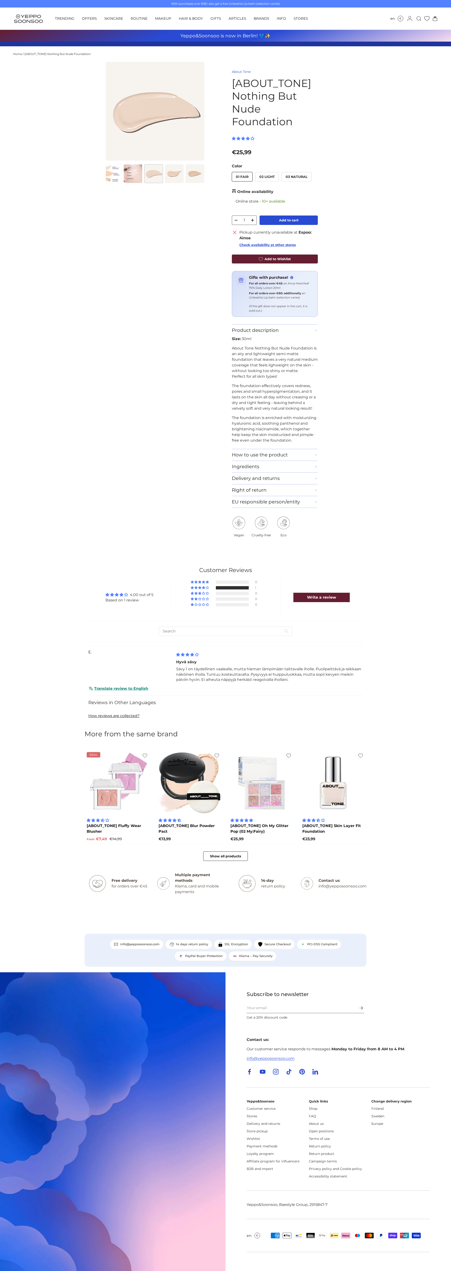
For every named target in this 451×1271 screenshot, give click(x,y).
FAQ (312, 1116)
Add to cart (289, 220)
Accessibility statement (328, 1176)
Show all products (225, 856)
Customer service (261, 1108)
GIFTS (215, 18)
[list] (155, 111)
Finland (377, 1108)
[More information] (292, 277)
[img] (187, 654)
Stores (252, 1116)
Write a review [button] (321, 597)
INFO (281, 18)
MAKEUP (163, 18)
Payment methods (262, 1146)
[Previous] (113, 111)
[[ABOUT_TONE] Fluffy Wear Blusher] (118, 783)
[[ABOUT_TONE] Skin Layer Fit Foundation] (333, 783)
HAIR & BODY (191, 18)
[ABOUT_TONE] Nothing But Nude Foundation (57, 54)
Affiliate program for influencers (273, 1161)
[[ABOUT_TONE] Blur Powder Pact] (189, 783)
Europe (377, 1124)
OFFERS (89, 18)
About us (316, 1124)
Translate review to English (121, 688)
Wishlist (253, 1139)
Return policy (320, 1146)
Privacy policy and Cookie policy (335, 1169)
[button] (433, 18)
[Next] (197, 111)
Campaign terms (323, 1161)
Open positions (321, 1131)
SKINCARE (113, 18)
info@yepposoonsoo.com (271, 1058)
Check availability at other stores (267, 245)
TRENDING (64, 18)
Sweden (377, 1116)
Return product (321, 1154)
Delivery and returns (263, 1124)
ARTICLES (237, 18)
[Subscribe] (358, 1008)
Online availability (255, 191)
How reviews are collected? (114, 716)
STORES (301, 18)
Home (17, 54)
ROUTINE (139, 18)
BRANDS (261, 18)
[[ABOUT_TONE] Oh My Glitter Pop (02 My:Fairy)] (261, 783)
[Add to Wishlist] (145, 755)
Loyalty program (260, 1154)
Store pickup (257, 1131)
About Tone (241, 72)
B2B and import (260, 1169)
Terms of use (319, 1139)
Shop (313, 1108)
